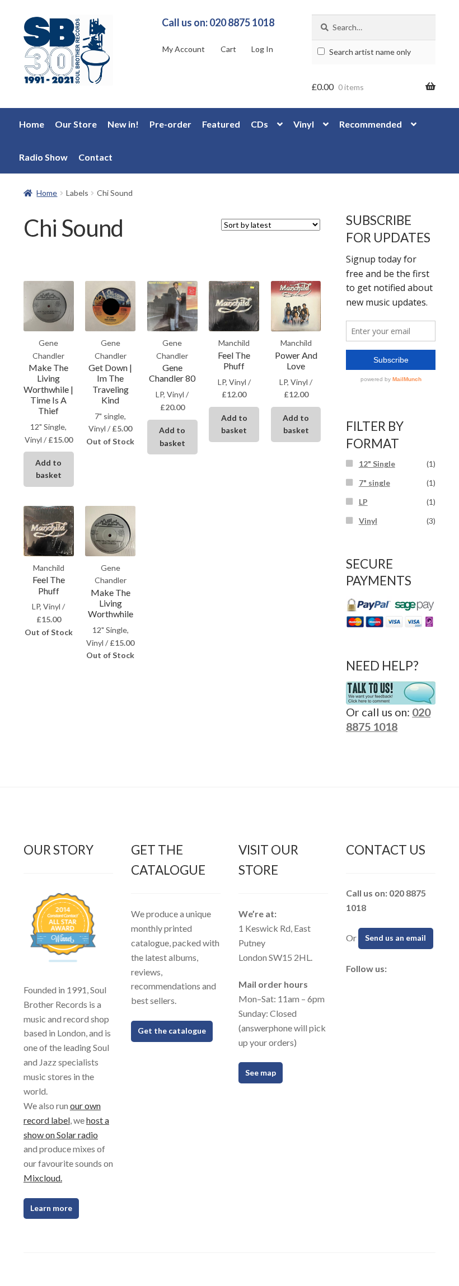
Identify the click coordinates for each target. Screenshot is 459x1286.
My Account (183, 49)
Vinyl (303, 124)
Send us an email (395, 937)
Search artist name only (369, 52)
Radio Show (43, 157)
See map (260, 1072)
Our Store (76, 124)
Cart (228, 49)
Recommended (370, 124)
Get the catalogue (172, 1030)
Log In (262, 49)
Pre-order (170, 124)
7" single (374, 482)
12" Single (377, 463)
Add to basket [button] (48, 469)
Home (31, 124)
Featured (221, 124)
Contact (95, 157)
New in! (123, 124)
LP (363, 501)
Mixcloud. (43, 1177)
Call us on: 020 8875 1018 (218, 22)
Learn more (51, 1208)
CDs (259, 124)
